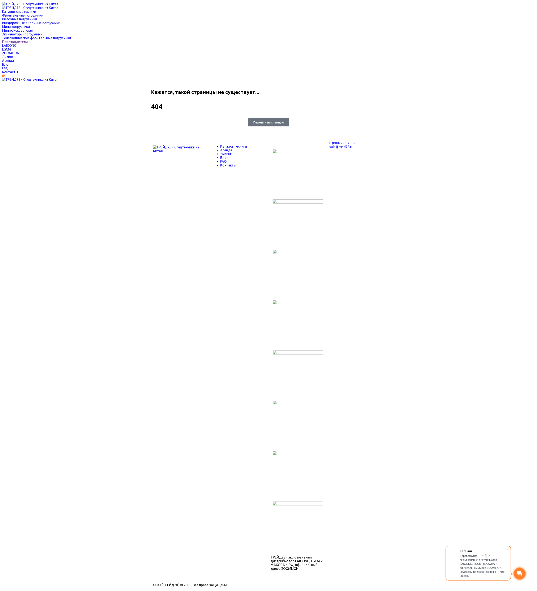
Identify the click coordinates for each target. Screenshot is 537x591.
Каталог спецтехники (19, 11)
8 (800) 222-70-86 (342, 143)
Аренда (8, 60)
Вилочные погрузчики (19, 19)
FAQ (5, 68)
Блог (6, 64)
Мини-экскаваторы (17, 30)
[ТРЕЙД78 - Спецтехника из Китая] (30, 4)
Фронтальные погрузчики (22, 15)
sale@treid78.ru (341, 147)
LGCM (6, 49)
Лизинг (7, 57)
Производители (15, 42)
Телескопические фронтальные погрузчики (36, 38)
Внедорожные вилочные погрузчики (31, 23)
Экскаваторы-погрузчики (22, 34)
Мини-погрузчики (16, 27)
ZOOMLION (10, 53)
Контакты (10, 72)
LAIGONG (9, 45)
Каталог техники (233, 146)
